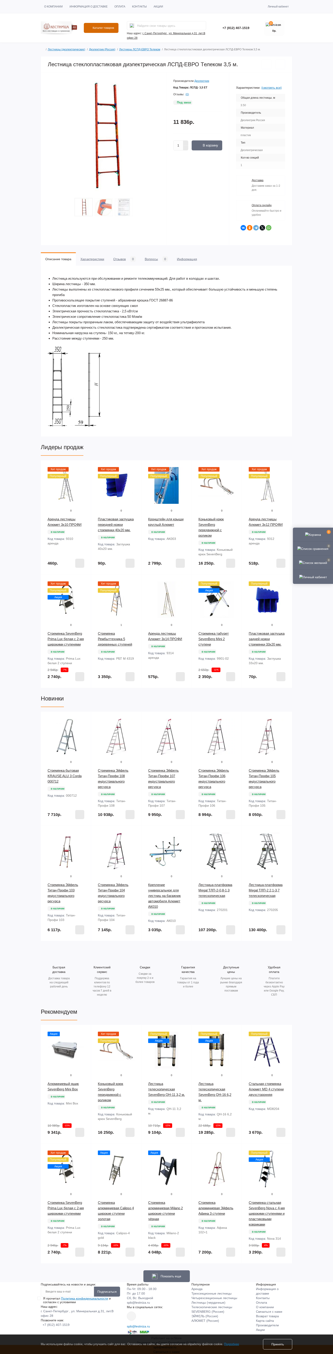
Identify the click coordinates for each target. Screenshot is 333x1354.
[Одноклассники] (249, 227)
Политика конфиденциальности (84, 1298)
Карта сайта (265, 1320)
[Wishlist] (84, 475)
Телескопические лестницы (211, 1307)
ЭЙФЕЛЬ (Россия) (204, 1316)
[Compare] (84, 484)
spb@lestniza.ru (138, 1302)
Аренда (197, 1289)
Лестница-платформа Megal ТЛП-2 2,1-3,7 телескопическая (265, 890)
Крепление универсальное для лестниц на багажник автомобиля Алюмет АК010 (164, 895)
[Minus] (185, 148)
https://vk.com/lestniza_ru (131, 1316)
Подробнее (231, 1344)
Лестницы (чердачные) (208, 1302)
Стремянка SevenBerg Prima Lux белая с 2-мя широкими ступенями (66, 639)
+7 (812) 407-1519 (235, 28)
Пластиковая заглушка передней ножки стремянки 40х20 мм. (116, 524)
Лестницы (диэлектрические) (66, 49)
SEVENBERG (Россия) (207, 1311)
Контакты (139, 6)
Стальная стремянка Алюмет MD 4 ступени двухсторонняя (266, 1089)
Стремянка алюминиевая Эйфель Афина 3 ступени (215, 1208)
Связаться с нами (269, 1311)
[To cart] (79, 563)
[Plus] (185, 142)
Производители (267, 1325)
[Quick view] (84, 467)
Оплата (119, 6)
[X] (262, 227)
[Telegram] (256, 227)
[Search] (132, 25)
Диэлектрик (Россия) (102, 49)
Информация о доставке (89, 6)
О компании (53, 6)
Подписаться (107, 1291)
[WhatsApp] (268, 227)
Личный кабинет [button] (278, 6)
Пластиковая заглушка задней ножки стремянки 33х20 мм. (267, 639)
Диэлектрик (201, 81)
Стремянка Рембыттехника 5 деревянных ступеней (115, 639)
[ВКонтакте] (243, 227)
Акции (158, 6)
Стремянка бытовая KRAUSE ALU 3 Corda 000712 (65, 776)
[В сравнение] (280, 64)
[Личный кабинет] (313, 577)
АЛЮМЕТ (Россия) (205, 1320)
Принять (277, 1344)
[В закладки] (266, 64)
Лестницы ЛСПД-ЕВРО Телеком (139, 49)
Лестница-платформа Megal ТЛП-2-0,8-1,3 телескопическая (215, 890)
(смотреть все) (271, 87)
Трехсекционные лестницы (211, 1293)
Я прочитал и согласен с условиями (77, 1300)
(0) (187, 94)
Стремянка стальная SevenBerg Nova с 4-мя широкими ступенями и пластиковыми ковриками (267, 1213)
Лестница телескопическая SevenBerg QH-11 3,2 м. (166, 1089)
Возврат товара (267, 1316)
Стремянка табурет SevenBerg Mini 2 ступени (213, 639)
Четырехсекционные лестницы (214, 1298)
